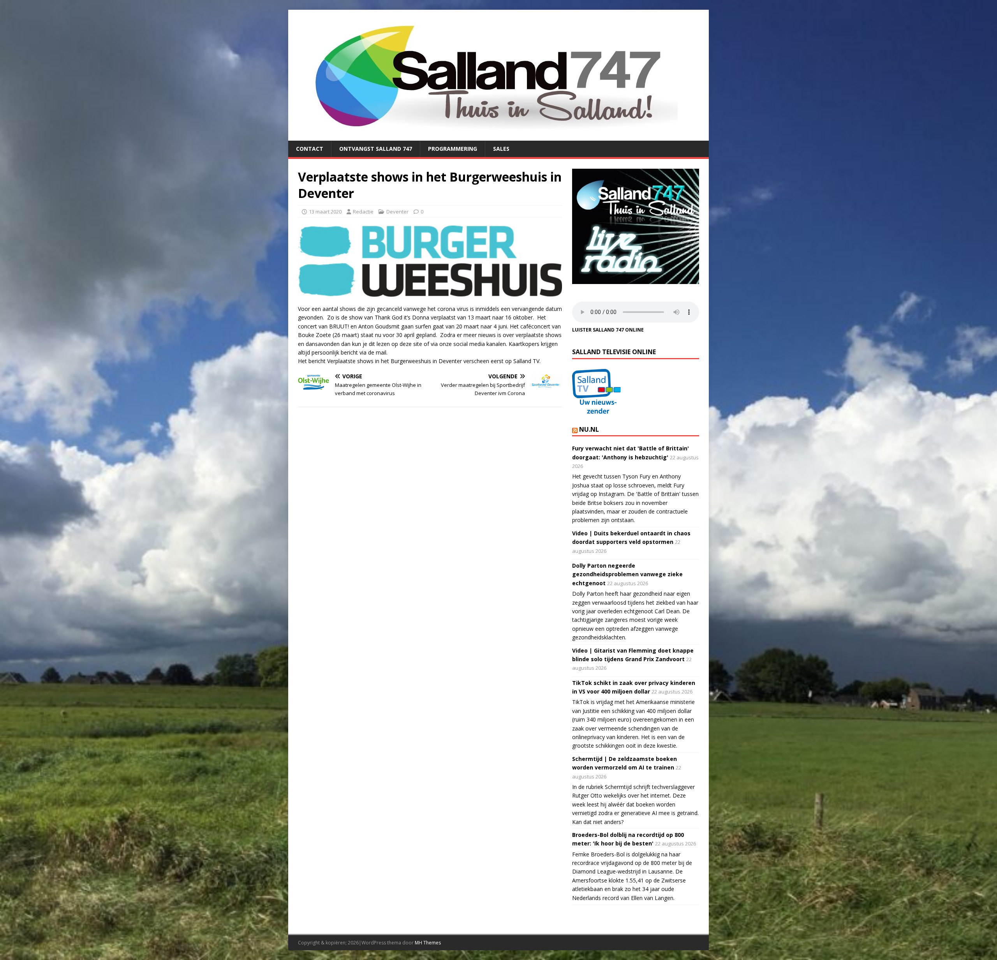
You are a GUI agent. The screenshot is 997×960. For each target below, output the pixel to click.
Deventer (397, 211)
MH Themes (428, 942)
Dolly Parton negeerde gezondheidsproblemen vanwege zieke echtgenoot (627, 574)
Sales (501, 148)
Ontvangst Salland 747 (375, 148)
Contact (309, 148)
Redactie (363, 211)
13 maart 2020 (325, 211)
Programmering (452, 148)
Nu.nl (589, 429)
